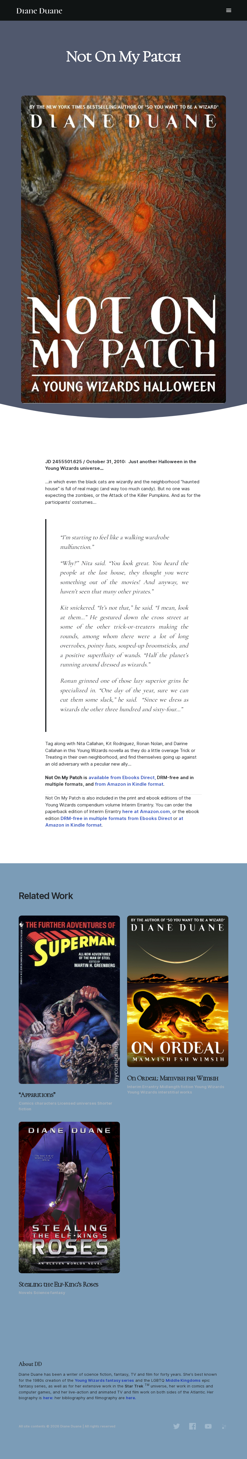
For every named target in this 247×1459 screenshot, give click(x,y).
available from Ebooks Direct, (122, 777)
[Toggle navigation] (228, 10)
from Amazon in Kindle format (129, 784)
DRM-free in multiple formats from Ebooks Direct (116, 818)
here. (131, 1397)
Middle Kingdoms (183, 1380)
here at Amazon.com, (146, 811)
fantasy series (104, 1380)
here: (48, 1397)
